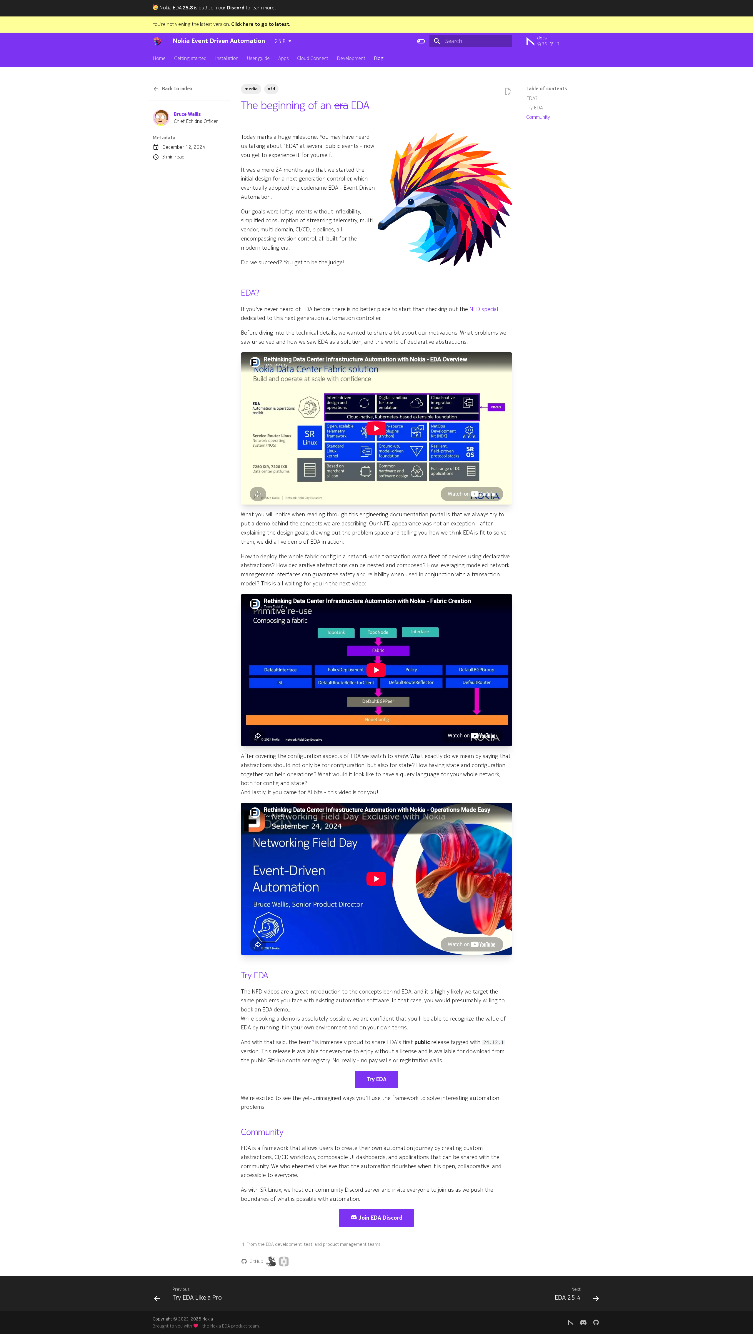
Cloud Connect (312, 58)
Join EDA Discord (379, 1218)
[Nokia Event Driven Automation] (157, 41)
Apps (283, 58)
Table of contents (546, 89)
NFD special (483, 309)
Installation (227, 58)
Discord (235, 7)
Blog (379, 58)
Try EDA (376, 1079)
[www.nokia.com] (570, 1322)
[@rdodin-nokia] (283, 1261)
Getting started (190, 58)
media (251, 89)
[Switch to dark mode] (421, 41)
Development (351, 58)
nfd (271, 89)
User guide (258, 58)
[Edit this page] (508, 91)
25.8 (280, 41)
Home (159, 58)
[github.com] (596, 1322)
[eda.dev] (583, 1322)
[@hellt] (270, 1261)
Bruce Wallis (187, 114)
